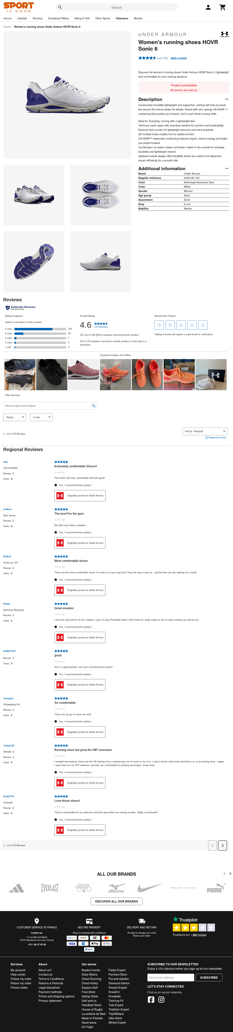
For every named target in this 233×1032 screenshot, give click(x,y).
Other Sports (102, 18)
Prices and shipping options (56, 996)
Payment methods (50, 992)
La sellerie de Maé (94, 1014)
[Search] (60, 7)
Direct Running (91, 979)
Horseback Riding (58, 18)
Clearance (122, 18)
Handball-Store (91, 1005)
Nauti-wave (89, 1022)
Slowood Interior (119, 983)
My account (18, 970)
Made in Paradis (92, 1018)
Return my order (21, 983)
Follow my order (21, 979)
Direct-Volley (90, 983)
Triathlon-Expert (118, 1009)
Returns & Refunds (51, 983)
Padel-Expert (116, 970)
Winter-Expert (117, 1022)
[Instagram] (161, 1000)
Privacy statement (50, 1000)
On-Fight (87, 1027)
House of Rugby (92, 1009)
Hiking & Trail (82, 18)
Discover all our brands (116, 901)
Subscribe (209, 977)
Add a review (179, 58)
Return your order (141, 935)
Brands (138, 18)
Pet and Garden (118, 979)
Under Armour (162, 34)
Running (37, 18)
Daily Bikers (89, 974)
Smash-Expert (117, 987)
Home (7, 26)
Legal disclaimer (49, 987)
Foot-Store (88, 992)
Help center (18, 974)
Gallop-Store (90, 996)
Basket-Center (91, 970)
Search (116, 7)
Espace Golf (90, 987)
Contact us (36, 932)
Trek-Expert (115, 1005)
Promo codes (19, 987)
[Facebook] (151, 1000)
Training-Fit (115, 1000)
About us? (45, 970)
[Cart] (222, 7)
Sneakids (114, 996)
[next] (230, 874)
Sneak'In (114, 992)
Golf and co (89, 1000)
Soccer (8, 18)
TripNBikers (116, 1014)
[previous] (224, 874)
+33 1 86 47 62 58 (37, 944)
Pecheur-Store (117, 974)
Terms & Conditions (51, 979)
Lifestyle (22, 18)
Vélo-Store (115, 1018)
